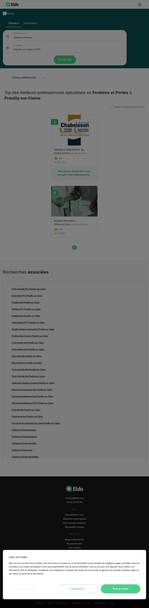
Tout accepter (120, 589)
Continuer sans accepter (25, 589)
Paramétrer (78, 589)
